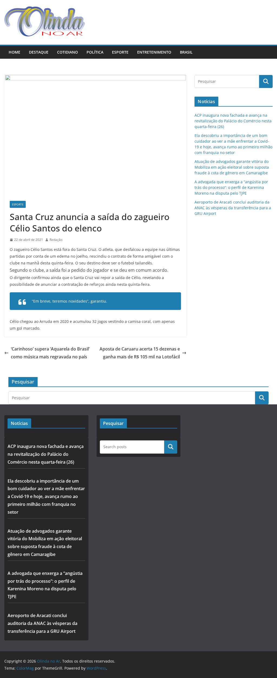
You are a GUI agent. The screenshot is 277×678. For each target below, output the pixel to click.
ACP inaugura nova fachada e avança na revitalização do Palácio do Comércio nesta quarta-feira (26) (233, 121)
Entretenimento (154, 52)
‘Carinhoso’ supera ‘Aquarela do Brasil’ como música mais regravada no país (50, 353)
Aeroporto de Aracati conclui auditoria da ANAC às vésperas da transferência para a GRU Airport (232, 207)
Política (95, 52)
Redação (56, 239)
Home (14, 52)
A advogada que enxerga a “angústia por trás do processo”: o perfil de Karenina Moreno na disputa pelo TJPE (231, 187)
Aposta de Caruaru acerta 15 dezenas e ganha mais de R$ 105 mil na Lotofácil (140, 353)
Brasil (186, 52)
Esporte (120, 52)
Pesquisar (170, 447)
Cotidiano (67, 52)
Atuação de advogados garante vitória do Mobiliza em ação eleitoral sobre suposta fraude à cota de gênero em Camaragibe (231, 167)
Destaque (38, 52)
